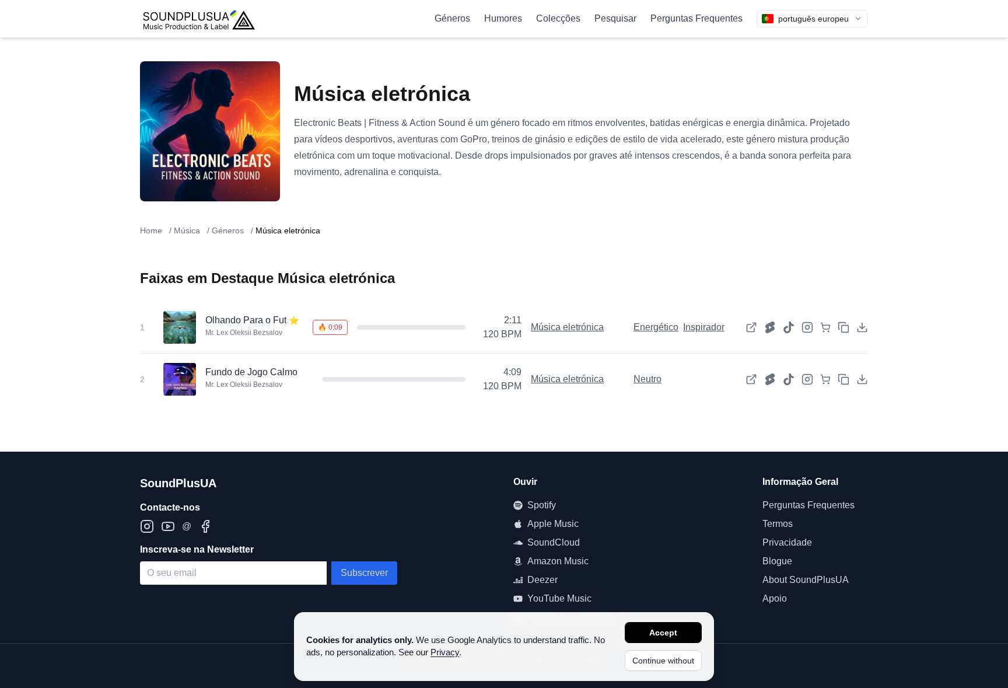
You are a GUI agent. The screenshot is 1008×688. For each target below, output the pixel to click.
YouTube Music (559, 598)
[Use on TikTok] (788, 327)
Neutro (648, 379)
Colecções (558, 18)
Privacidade (787, 542)
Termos (777, 524)
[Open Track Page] (751, 327)
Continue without (663, 660)
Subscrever (364, 573)
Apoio (774, 598)
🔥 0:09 (330, 327)
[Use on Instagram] (807, 327)
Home (151, 230)
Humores (503, 18)
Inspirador (703, 327)
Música (187, 230)
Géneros (452, 18)
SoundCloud (553, 542)
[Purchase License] (825, 327)
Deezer (542, 580)
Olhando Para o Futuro (252, 320)
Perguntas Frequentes (696, 18)
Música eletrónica (567, 327)
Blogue (777, 561)
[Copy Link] (843, 327)
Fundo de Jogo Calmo (251, 372)
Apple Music (553, 524)
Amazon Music (558, 561)
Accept (663, 632)
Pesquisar (615, 18)
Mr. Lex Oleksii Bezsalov (243, 333)
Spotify (541, 505)
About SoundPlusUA (805, 580)
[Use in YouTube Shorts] (770, 327)
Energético (656, 327)
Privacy (444, 652)
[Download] (862, 327)
